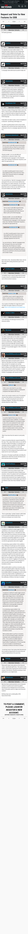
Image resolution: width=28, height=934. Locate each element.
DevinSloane (11, 590)
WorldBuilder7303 (12, 142)
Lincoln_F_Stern (12, 293)
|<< (3, 21)
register (10, 710)
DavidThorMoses (12, 495)
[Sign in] (22, 6)
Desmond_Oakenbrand (13, 201)
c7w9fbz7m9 (11, 385)
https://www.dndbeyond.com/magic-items (15, 307)
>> (17, 142)
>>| (24, 21)
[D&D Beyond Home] (6, 6)
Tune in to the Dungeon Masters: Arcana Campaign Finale (11, 1)
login (16, 707)
